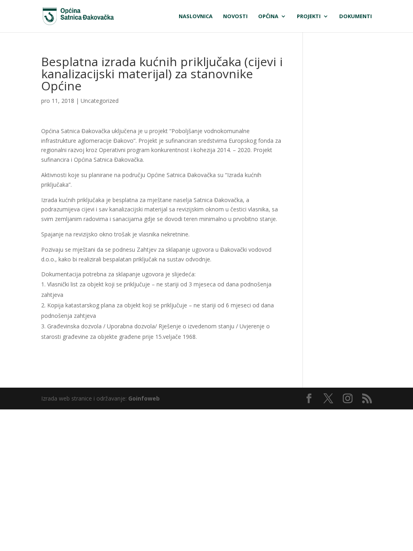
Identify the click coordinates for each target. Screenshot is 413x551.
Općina (268, 16)
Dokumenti (355, 16)
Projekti (309, 16)
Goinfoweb (144, 398)
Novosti (235, 16)
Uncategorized (100, 100)
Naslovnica (196, 16)
